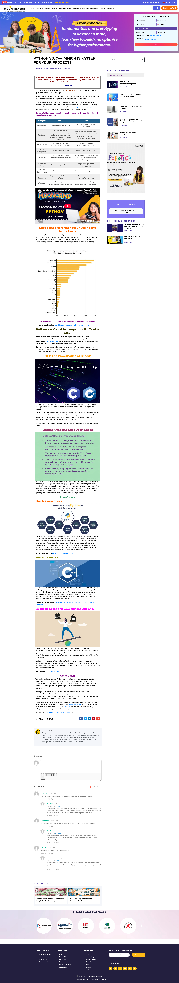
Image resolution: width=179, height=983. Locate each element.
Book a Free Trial (169, 8)
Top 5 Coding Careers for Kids (62, 553)
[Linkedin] (115, 968)
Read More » (123, 86)
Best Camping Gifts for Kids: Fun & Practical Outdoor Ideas (84, 900)
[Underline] (45, 774)
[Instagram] (120, 968)
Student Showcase (73, 8)
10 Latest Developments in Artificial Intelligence (130, 83)
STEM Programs (36, 8)
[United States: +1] (159, 24)
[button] (81, 718)
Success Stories (44, 962)
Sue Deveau (58, 833)
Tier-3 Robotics (55, 671)
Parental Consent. (149, 39)
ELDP (60, 954)
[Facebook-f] (110, 968)
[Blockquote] (53, 774)
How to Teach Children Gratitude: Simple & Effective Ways (50, 900)
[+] (43, 778)
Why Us (41, 957)
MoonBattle (62, 8)
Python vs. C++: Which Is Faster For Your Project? (126, 211)
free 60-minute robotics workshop (57, 712)
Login (157, 8)
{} (42, 776)
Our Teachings (90, 957)
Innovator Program (45, 954)
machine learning (51, 341)
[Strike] (47, 774)
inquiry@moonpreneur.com (151, 2)
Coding (60, 68)
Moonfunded (63, 959)
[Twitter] (130, 968)
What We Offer (43, 959)
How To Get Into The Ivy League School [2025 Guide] (132, 95)
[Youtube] (125, 968)
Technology (66, 68)
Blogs (87, 954)
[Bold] (41, 774)
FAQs (87, 964)
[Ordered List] (49, 774)
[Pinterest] (135, 968)
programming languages (83, 107)
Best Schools (94, 8)
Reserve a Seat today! (62, 2)
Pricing (103, 8)
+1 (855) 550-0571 (171, 2)
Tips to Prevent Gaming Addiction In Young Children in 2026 (131, 121)
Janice (57, 860)
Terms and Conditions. (155, 35)
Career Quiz (89, 962)
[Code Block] (54, 774)
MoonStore (62, 962)
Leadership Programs (50, 8)
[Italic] (43, 774)
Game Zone (85, 8)
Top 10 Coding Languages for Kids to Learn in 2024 (72, 325)
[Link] (56, 774)
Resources (109, 8)
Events (88, 969)
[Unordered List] (51, 774)
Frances (57, 806)
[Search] (142, 59)
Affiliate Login (63, 967)
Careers (88, 967)
